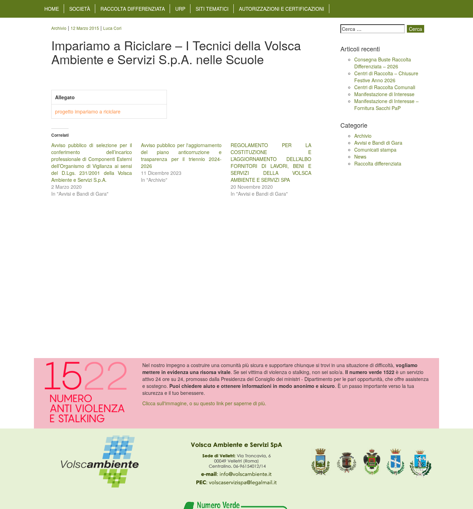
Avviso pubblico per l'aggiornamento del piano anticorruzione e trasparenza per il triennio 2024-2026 (181, 155)
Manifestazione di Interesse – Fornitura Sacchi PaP (386, 104)
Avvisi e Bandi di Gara (378, 142)
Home (51, 8)
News (360, 156)
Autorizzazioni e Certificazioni (281, 8)
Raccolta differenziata (132, 8)
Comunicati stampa (375, 149)
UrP (180, 8)
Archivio (363, 135)
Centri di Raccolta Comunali (384, 87)
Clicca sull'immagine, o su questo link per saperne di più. (204, 403)
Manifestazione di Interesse (384, 94)
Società (79, 8)
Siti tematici (212, 8)
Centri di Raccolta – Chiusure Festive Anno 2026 (386, 77)
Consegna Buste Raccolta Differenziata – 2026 (382, 63)
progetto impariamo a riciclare (88, 111)
